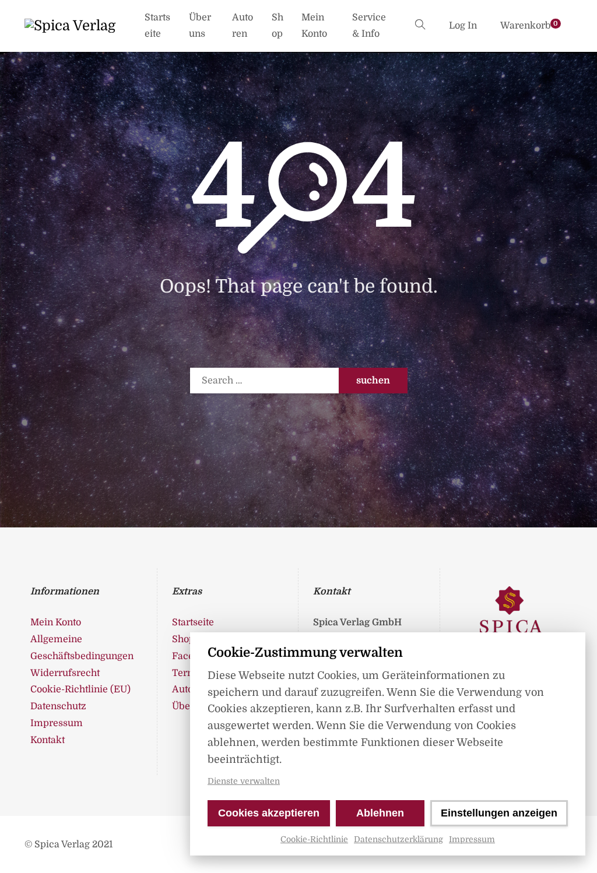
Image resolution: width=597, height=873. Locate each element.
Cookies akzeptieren (268, 813)
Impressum (472, 839)
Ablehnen (380, 813)
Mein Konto (314, 26)
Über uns (200, 26)
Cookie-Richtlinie (314, 839)
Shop (277, 26)
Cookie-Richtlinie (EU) (80, 689)
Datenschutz (58, 706)
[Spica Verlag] (69, 26)
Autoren (242, 26)
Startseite (157, 26)
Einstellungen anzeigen (499, 813)
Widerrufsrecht (65, 673)
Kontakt (47, 740)
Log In (463, 25)
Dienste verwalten (244, 781)
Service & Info (369, 26)
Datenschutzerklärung (398, 839)
